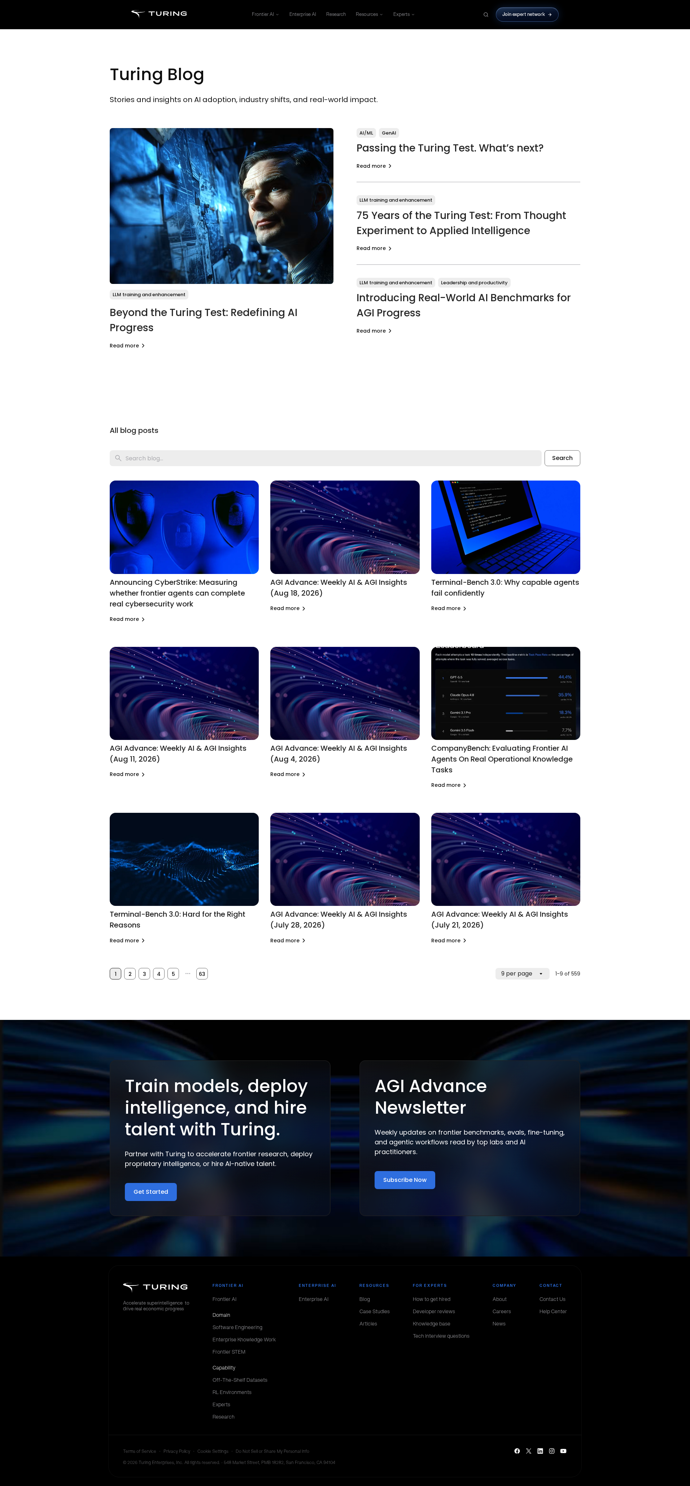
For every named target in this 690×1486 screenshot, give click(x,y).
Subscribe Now (405, 1180)
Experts (401, 14)
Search (562, 458)
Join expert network (523, 14)
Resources (367, 14)
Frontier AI (263, 14)
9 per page (516, 973)
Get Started (151, 1192)
